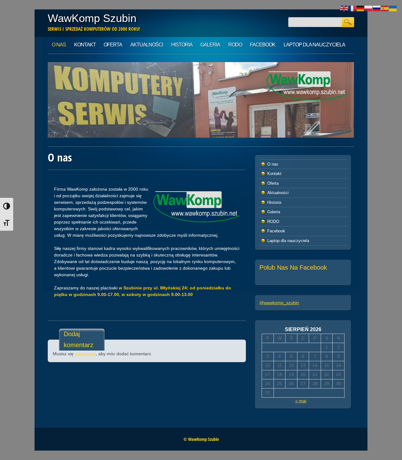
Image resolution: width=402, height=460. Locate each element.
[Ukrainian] (393, 8)
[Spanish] (385, 8)
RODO (235, 44)
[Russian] (377, 8)
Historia (182, 44)
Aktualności (146, 44)
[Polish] (369, 8)
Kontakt (85, 44)
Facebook (262, 44)
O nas (59, 44)
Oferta (113, 44)
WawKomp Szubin (92, 18)
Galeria (210, 44)
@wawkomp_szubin (279, 302)
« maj (300, 400)
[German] (360, 8)
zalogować (85, 353)
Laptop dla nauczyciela (314, 44)
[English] (344, 8)
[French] (352, 8)
